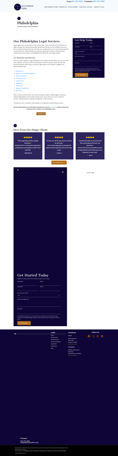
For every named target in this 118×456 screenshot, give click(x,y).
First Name (77, 43)
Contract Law (20, 81)
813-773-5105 (77, 1)
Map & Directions (72, 344)
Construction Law (21, 78)
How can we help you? (80, 56)
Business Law (19, 71)
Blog (102, 7)
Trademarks (19, 85)
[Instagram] (97, 336)
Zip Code (77, 62)
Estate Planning (55, 339)
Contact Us (97, 7)
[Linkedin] (102, 336)
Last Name (77, 46)
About (52, 335)
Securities (19, 90)
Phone (91, 43)
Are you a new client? (80, 51)
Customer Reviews (56, 341)
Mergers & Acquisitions (22, 88)
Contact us (54, 107)
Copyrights (19, 83)
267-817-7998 (98, 1)
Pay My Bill (53, 344)
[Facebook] (89, 336)
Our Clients (82, 7)
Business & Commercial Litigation (25, 73)
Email (91, 46)
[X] (93, 336)
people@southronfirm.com (29, 442)
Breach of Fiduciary (21, 76)
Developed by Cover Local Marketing (33, 453)
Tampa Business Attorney (51, 7)
